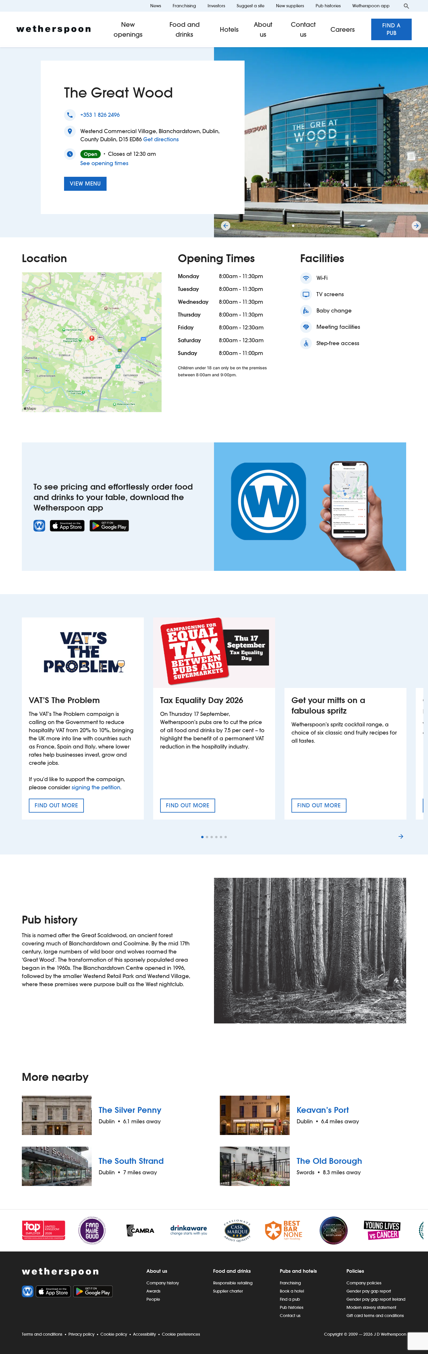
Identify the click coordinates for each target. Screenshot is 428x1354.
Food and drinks (184, 29)
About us (263, 29)
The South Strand (131, 1161)
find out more (59, 807)
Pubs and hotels (298, 1271)
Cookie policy (113, 1334)
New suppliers (290, 5)
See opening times (104, 163)
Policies (355, 1271)
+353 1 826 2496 (100, 115)
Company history (162, 1283)
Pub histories (328, 5)
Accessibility (144, 1334)
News (155, 5)
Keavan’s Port (323, 1110)
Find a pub (391, 29)
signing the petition (96, 787)
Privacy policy (81, 1334)
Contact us (303, 29)
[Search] (406, 5)
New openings (128, 29)
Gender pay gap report (368, 1291)
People (153, 1299)
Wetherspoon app (371, 5)
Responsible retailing (232, 1283)
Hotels (229, 29)
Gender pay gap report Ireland (375, 1299)
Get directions (161, 139)
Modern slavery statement (371, 1307)
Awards (153, 1291)
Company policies (363, 1283)
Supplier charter (228, 1291)
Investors (216, 5)
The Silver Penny (130, 1110)
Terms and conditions (42, 1334)
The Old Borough (329, 1161)
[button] (293, 226)
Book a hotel (292, 1291)
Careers (342, 29)
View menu (85, 183)
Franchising (184, 5)
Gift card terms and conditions (375, 1315)
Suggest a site (250, 5)
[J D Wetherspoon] (53, 29)
